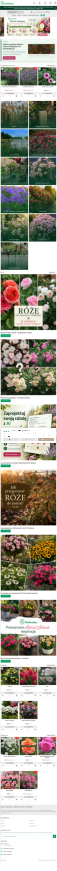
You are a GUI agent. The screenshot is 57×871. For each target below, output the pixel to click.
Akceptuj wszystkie (46, 439)
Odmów (11, 439)
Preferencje (28, 439)
